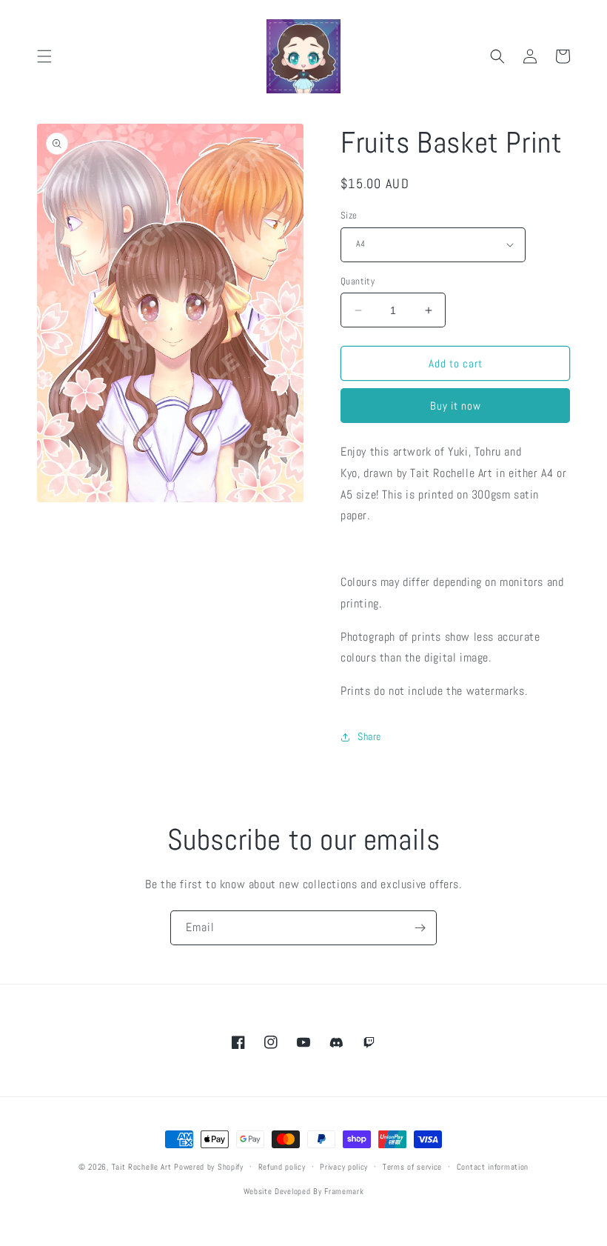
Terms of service (412, 1167)
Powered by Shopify (209, 1167)
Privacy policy (344, 1167)
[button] (44, 56)
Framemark (343, 1191)
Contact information (493, 1167)
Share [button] (369, 736)
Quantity (358, 281)
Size (349, 215)
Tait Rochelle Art (142, 1167)
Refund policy (282, 1167)
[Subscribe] (419, 927)
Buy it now (455, 406)
